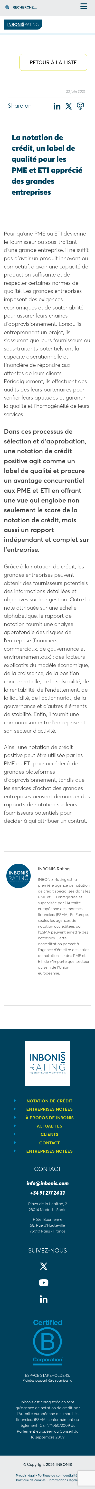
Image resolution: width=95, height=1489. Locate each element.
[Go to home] (23, 28)
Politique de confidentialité (57, 1475)
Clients (49, 1134)
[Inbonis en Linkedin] (47, 1303)
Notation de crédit (49, 1101)
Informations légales (64, 1480)
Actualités (49, 1126)
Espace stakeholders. (48, 1378)
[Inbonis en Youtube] (47, 1286)
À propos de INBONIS (50, 1117)
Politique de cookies (31, 1480)
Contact (49, 1143)
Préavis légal (25, 1475)
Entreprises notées (49, 1109)
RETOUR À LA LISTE (53, 62)
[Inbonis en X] (47, 1270)
